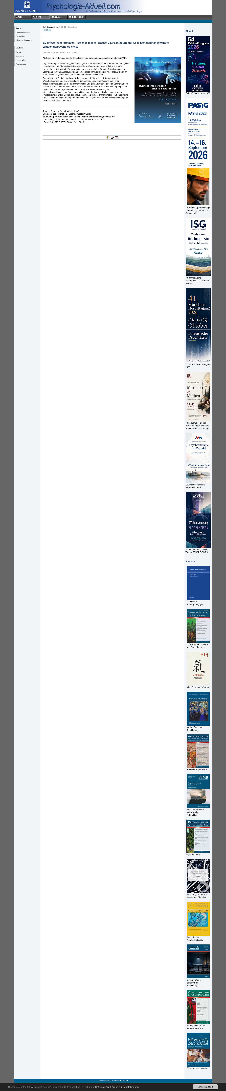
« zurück (46, 30)
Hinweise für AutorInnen (25, 40)
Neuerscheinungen (23, 32)
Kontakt (19, 52)
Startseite (19, 48)
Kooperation (20, 60)
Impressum (20, 56)
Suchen (19, 28)
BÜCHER (62, 27)
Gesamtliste (20, 36)
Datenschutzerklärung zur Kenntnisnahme (117, 1087)
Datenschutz (21, 64)
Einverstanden (205, 1086)
